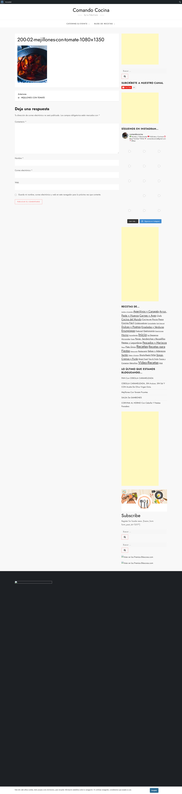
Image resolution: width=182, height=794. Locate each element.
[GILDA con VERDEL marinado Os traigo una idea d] (144, 196)
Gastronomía (149, 330)
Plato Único (130, 347)
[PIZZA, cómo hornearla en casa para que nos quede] (159, 181)
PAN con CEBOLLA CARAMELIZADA (137, 378)
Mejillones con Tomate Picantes (134, 392)
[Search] (124, 76)
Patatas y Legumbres (131, 342)
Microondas (125, 339)
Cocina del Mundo (131, 319)
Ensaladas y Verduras (152, 327)
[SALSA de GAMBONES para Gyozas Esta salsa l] (159, 196)
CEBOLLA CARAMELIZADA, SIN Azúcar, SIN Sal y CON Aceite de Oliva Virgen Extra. (143, 385)
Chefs (159, 315)
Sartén (124, 355)
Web (17, 182)
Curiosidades (152, 323)
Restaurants (142, 351)
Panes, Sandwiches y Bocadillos (150, 338)
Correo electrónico (23, 170)
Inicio (142, 334)
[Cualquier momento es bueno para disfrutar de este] (129, 210)
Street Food (143, 359)
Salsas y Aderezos (157, 351)
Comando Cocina (91, 10)
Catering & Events (77, 23)
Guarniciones (159, 331)
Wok (161, 363)
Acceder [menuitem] (8, 2)
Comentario (20, 121)
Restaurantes (134, 351)
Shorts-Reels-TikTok (147, 355)
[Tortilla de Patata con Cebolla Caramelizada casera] (129, 151)
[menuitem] (2, 2)
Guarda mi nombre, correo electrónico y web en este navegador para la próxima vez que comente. (59, 194)
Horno (125, 335)
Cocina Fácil (127, 323)
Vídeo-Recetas (148, 362)
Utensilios (133, 363)
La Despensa (152, 335)
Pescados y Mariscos (155, 343)
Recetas (142, 346)
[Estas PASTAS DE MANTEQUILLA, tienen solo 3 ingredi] (159, 151)
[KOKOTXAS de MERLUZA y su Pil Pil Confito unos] (144, 151)
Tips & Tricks (153, 359)
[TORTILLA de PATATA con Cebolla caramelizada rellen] (129, 181)
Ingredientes (133, 335)
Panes (133, 339)
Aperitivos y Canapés (146, 311)
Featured (139, 331)
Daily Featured (160, 323)
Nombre (19, 158)
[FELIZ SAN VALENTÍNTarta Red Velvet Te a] (144, 181)
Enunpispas (128, 331)
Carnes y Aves (148, 315)
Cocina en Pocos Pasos (153, 319)
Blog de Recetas (103, 23)
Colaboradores (141, 323)
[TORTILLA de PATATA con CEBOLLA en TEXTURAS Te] (159, 166)
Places (123, 347)
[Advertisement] (140, 49)
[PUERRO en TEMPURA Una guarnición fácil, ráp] (159, 210)
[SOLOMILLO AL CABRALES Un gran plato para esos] (144, 210)
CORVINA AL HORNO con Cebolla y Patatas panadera (140, 404)
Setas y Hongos (134, 355)
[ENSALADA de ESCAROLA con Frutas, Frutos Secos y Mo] (144, 166)
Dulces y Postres (131, 327)
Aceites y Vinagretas (127, 312)
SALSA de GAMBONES (131, 397)
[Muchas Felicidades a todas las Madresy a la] (129, 196)
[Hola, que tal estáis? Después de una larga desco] (129, 166)
